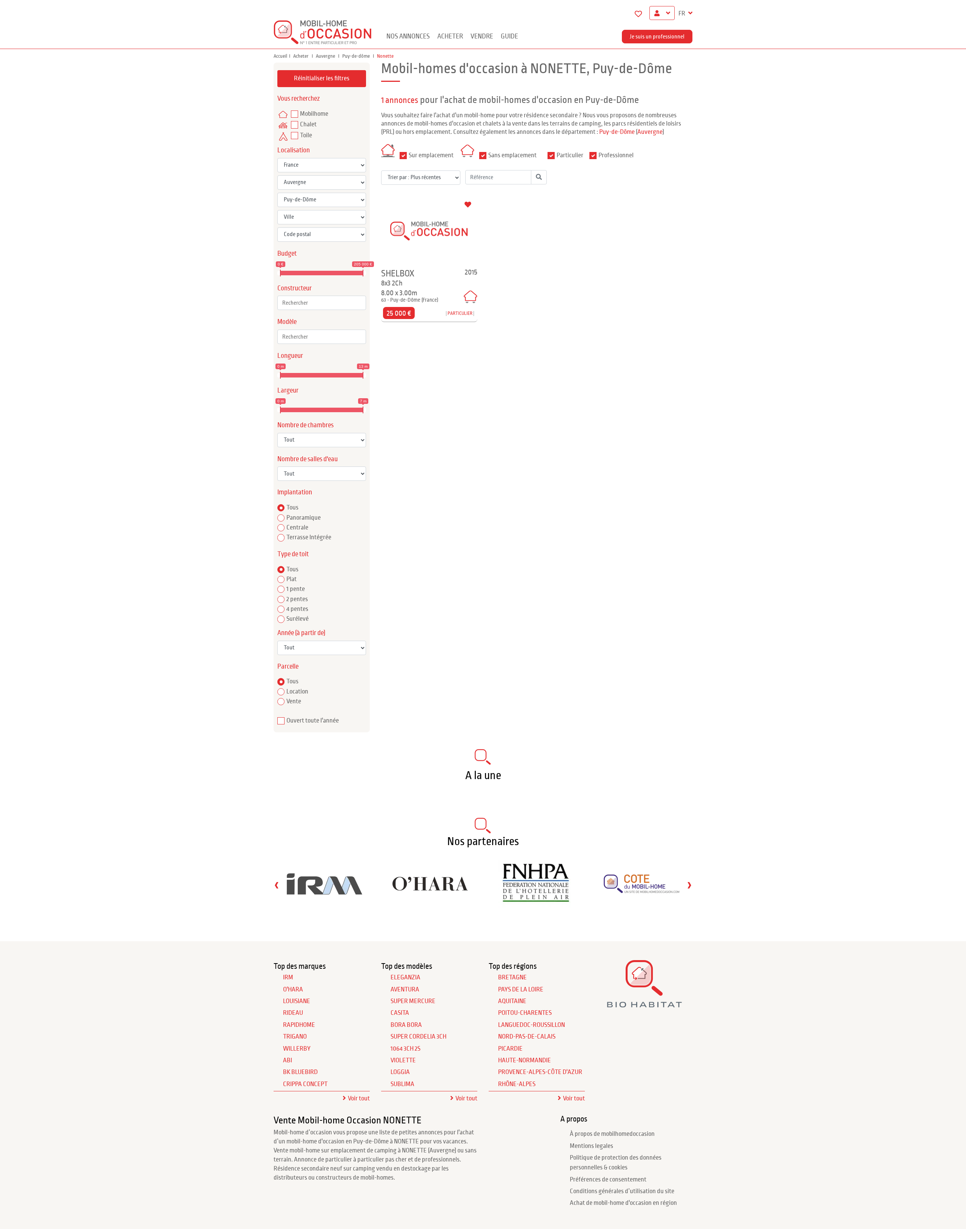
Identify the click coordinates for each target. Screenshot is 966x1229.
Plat (291, 579)
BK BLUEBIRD (300, 1072)
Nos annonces (408, 36)
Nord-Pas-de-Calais (526, 1036)
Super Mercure (413, 1001)
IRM (288, 977)
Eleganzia (405, 977)
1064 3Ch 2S (405, 1048)
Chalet (308, 124)
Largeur (287, 390)
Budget (287, 253)
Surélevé (297, 618)
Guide (509, 36)
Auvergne (326, 56)
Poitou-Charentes (525, 1013)
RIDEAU (293, 1013)
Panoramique (303, 517)
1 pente (295, 589)
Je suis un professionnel (657, 37)
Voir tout (359, 1098)
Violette (403, 1060)
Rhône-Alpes (516, 1084)
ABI (287, 1060)
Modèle (287, 321)
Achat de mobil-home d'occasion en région (623, 1203)
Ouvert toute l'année (312, 720)
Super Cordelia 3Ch (418, 1036)
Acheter (450, 36)
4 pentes (297, 609)
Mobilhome (314, 113)
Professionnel (616, 155)
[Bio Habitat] (644, 1005)
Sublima (402, 1084)
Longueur (290, 355)
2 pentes (297, 599)
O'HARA (293, 989)
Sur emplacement (431, 155)
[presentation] (277, 885)
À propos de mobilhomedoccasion (612, 1134)
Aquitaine (512, 1001)
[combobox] (321, 302)
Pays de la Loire (520, 989)
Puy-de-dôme (356, 56)
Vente (293, 701)
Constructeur (294, 288)
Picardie (510, 1048)
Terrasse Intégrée (308, 537)
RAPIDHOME (299, 1025)
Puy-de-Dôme (617, 132)
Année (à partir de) (301, 633)
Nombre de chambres (305, 425)
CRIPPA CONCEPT (305, 1084)
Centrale (297, 527)
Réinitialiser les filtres (321, 78)
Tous (292, 507)
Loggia (400, 1072)
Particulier (570, 155)
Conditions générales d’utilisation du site (622, 1191)
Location (297, 691)
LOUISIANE (296, 1001)
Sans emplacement (512, 155)
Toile (306, 135)
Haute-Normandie (524, 1060)
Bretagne (512, 977)
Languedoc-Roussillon (531, 1025)
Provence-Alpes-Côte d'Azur (540, 1072)
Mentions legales (591, 1146)
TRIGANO (295, 1036)
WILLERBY (297, 1048)
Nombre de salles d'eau (307, 459)
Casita (400, 1013)
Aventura (405, 989)
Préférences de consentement (608, 1179)
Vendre (482, 36)
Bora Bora (406, 1025)
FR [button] (682, 13)
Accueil (280, 56)
